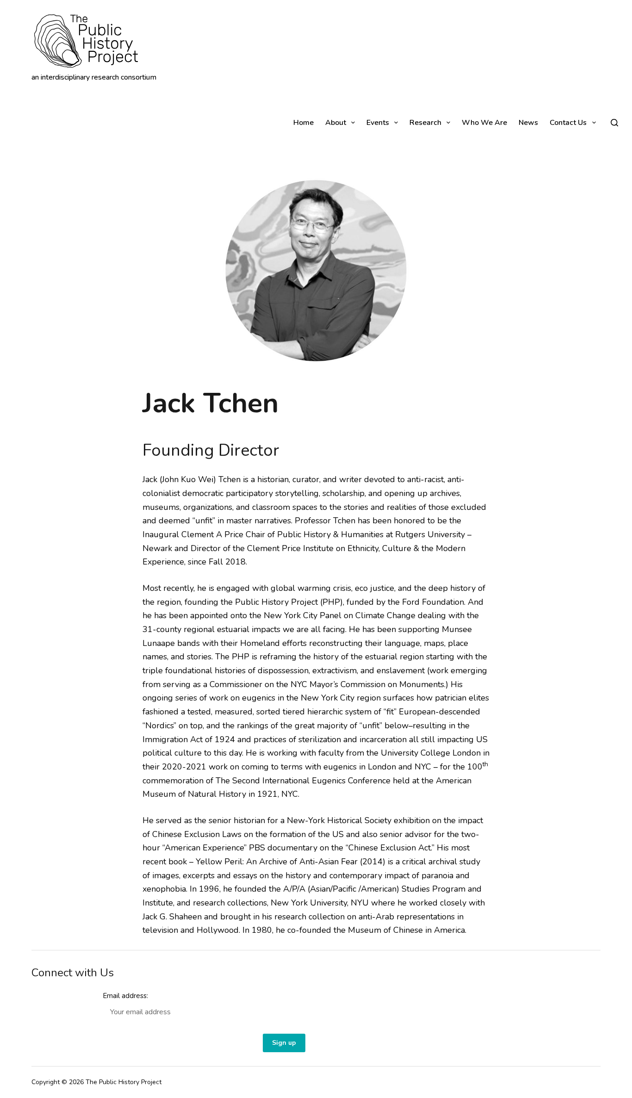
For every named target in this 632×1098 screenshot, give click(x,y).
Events (377, 123)
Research (425, 123)
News (528, 123)
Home (303, 123)
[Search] (614, 122)
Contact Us (568, 123)
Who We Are (484, 123)
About (335, 123)
